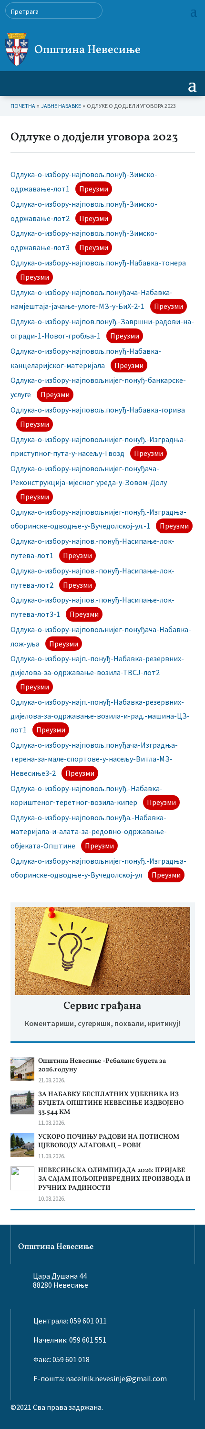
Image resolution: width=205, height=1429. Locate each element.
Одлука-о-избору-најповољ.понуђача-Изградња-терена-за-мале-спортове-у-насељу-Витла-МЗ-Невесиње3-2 (94, 759)
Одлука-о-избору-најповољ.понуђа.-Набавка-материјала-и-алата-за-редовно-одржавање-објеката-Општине (88, 831)
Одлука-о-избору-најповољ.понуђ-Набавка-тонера (98, 262)
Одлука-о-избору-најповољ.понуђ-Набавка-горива (97, 409)
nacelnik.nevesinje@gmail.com (116, 1378)
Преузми (93, 188)
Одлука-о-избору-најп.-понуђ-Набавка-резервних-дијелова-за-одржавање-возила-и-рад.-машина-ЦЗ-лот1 (100, 716)
